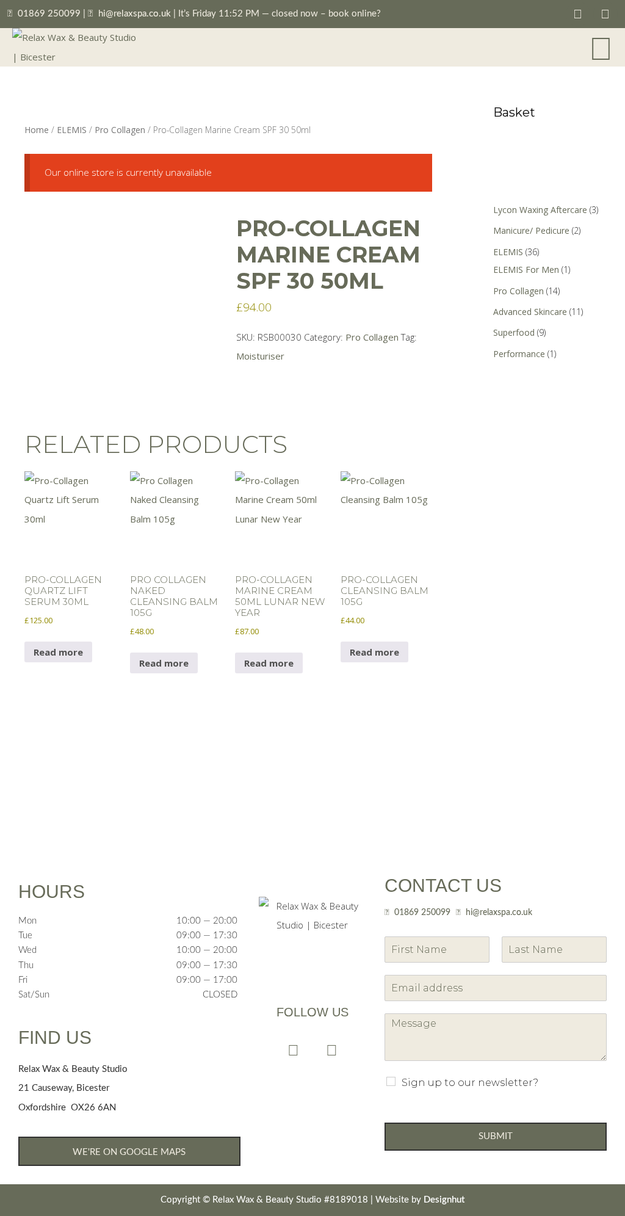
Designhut (444, 1199)
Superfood (514, 332)
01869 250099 (49, 13)
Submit (496, 1136)
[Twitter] (605, 14)
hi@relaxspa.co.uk (134, 13)
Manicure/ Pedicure (531, 230)
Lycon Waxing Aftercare (540, 209)
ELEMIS (72, 130)
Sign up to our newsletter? (470, 1082)
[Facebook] (578, 14)
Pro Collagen (120, 130)
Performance (519, 354)
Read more (58, 652)
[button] (601, 47)
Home (36, 130)
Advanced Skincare (530, 311)
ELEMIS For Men (526, 269)
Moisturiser (260, 356)
